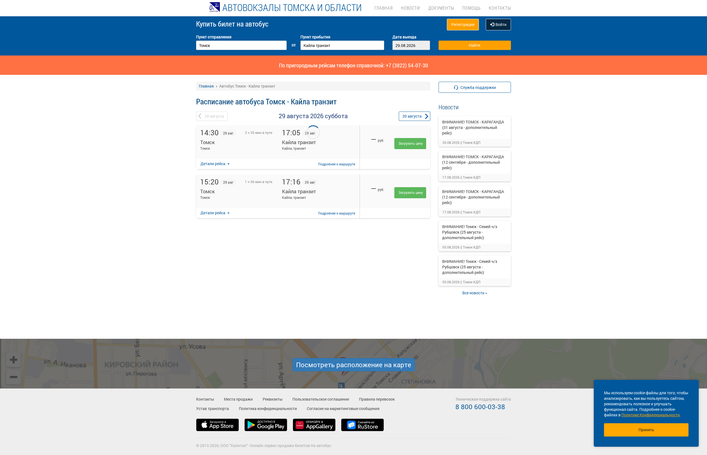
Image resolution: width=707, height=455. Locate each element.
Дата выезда (404, 36)
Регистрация (462, 24)
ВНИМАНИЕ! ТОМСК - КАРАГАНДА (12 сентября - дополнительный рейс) (473, 162)
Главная (383, 8)
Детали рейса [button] (213, 163)
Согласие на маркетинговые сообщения (343, 408)
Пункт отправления (213, 36)
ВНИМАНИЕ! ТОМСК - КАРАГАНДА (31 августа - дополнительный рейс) (473, 127)
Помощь (471, 8)
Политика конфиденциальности (268, 408)
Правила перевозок (377, 399)
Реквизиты (273, 399)
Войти (500, 24)
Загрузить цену (411, 143)
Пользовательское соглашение (320, 399)
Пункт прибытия (315, 36)
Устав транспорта (212, 408)
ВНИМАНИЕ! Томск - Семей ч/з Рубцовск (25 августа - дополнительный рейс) (469, 232)
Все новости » (474, 292)
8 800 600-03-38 (480, 406)
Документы (441, 8)
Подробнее (336, 164)
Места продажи (238, 399)
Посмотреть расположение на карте (353, 364)
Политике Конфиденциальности (650, 414)
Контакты (500, 8)
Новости (410, 8)
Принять (646, 429)
